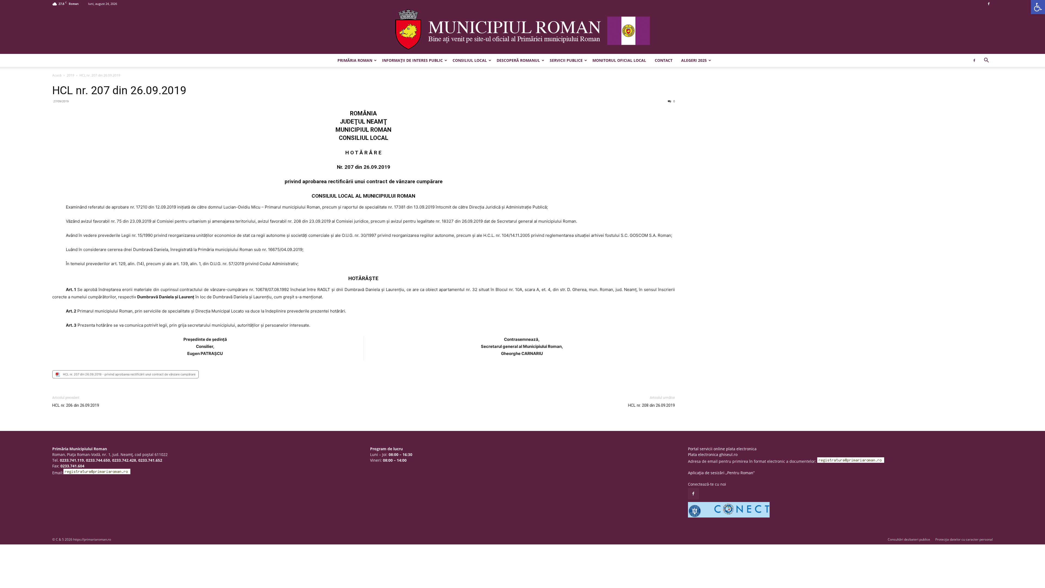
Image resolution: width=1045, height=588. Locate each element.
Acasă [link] (57, 75)
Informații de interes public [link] (412, 60)
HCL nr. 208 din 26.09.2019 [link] (651, 405)
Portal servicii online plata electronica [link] (722, 448)
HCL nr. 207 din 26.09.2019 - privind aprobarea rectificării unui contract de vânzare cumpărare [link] (129, 374)
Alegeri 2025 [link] (694, 60)
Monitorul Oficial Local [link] (619, 60)
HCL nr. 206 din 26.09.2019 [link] (75, 405)
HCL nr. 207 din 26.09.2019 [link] (119, 90)
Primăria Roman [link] (354, 60)
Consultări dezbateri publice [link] (909, 539)
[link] (1038, 7)
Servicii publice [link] (566, 60)
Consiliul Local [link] (470, 60)
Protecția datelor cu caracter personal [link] (964, 539)
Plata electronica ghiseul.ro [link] (712, 454)
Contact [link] (663, 60)
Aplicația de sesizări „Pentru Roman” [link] (721, 472)
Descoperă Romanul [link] (518, 60)
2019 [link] (70, 75)
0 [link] (673, 101)
